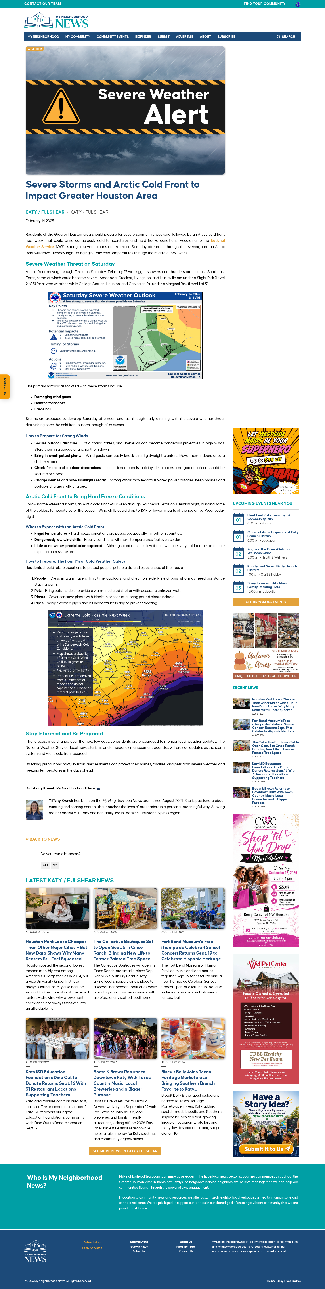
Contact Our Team (42, 4)
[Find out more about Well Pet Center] (266, 1019)
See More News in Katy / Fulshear (125, 1151)
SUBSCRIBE (5, 386)
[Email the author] (98, 788)
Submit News (139, 1246)
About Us (186, 1241)
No (55, 865)
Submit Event (139, 1241)
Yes (45, 865)
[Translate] (298, 4)
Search (288, 36)
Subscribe (226, 36)
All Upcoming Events (266, 602)
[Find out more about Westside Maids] (266, 461)
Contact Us (186, 1251)
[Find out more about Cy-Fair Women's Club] (266, 880)
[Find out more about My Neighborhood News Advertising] (266, 1124)
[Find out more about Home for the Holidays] (266, 646)
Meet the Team (185, 1246)
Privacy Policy (274, 1281)
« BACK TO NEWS (43, 839)
